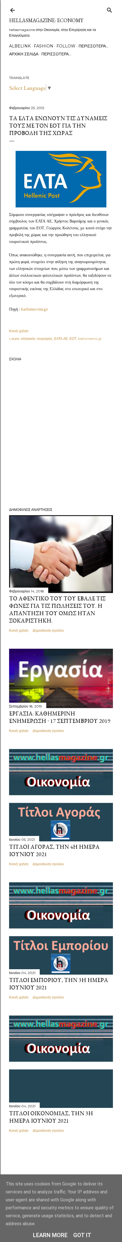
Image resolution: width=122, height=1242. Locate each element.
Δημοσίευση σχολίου (48, 630)
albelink (20, 46)
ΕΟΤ (73, 338)
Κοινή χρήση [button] (18, 331)
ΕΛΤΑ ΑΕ (61, 338)
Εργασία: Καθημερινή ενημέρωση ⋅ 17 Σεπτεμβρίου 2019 (59, 717)
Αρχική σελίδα (23, 54)
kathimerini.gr (34, 309)
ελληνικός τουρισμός (36, 338)
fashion (43, 46)
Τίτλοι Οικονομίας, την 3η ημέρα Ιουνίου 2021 (51, 1117)
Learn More (50, 1235)
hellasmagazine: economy (46, 20)
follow (65, 46)
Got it (82, 1235)
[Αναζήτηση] (109, 8)
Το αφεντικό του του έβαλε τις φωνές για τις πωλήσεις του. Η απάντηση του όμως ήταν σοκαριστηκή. (57, 609)
